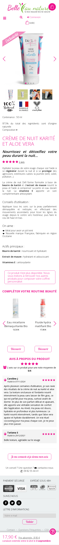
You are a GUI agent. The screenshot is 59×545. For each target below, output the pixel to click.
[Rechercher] (21, 17)
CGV (47, 529)
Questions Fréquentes (29, 529)
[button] (55, 58)
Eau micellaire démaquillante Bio (16, 324)
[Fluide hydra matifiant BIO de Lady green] (43, 308)
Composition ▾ (9, 129)
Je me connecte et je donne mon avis (29, 457)
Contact (11, 529)
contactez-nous (45, 467)
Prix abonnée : (29, 537)
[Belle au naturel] (30, 7)
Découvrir (16, 349)
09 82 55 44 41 (31, 470)
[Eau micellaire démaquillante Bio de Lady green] (16, 308)
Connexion (35, 17)
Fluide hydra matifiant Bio (43, 324)
